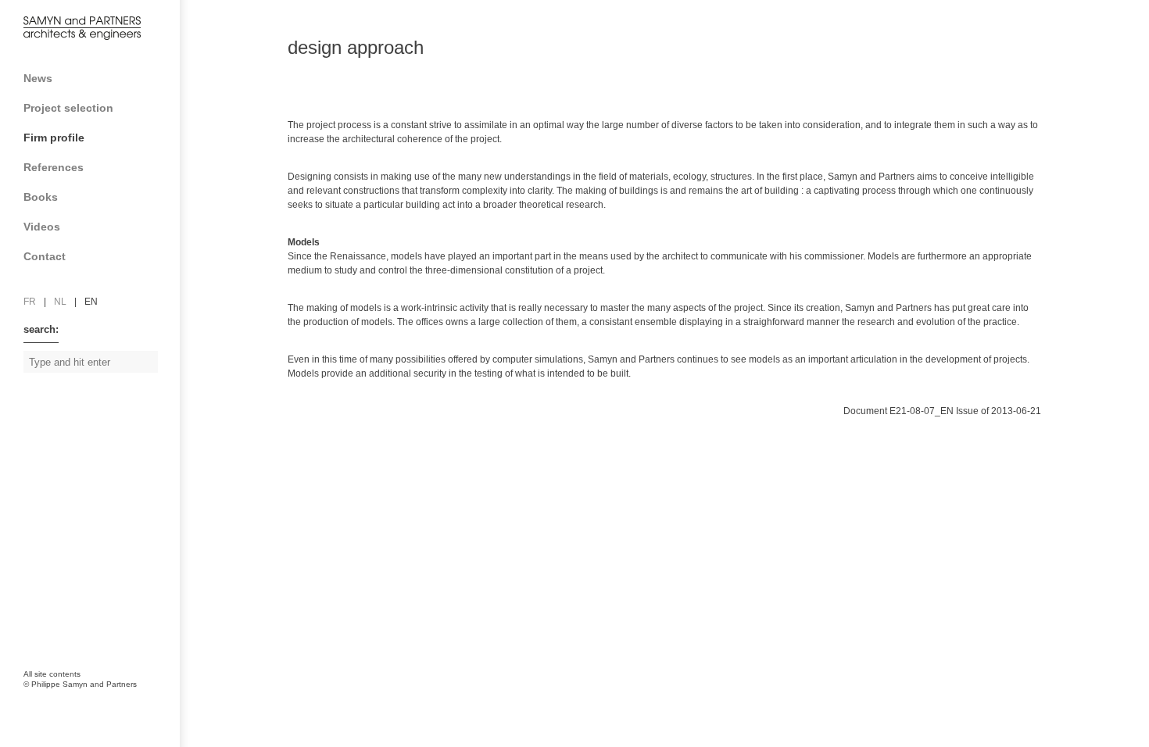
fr (29, 301)
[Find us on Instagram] (39, 637)
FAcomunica (91, 700)
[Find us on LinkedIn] (70, 602)
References (53, 167)
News (37, 78)
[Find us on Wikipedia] (101, 602)
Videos (41, 226)
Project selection (68, 108)
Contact (44, 256)
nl (60, 301)
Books (40, 197)
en (91, 301)
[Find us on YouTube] (133, 602)
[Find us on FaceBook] (39, 602)
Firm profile (53, 137)
